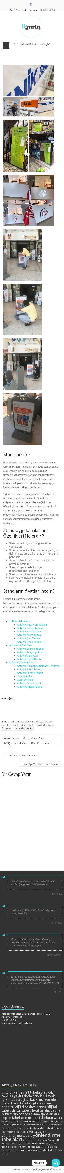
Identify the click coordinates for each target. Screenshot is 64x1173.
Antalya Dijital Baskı (21, 645)
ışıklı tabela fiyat (45, 1150)
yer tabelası (37, 1131)
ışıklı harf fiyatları (47, 1140)
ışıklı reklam (14, 1150)
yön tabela (31, 1139)
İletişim (16, 1169)
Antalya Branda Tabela (30, 648)
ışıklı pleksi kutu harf (17, 1147)
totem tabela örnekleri (18, 1132)
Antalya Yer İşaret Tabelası (41, 764)
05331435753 (9, 1019)
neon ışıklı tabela (49, 1125)
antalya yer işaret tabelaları (23, 1092)
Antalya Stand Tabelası (30, 669)
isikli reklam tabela (19, 1121)
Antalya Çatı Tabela (28, 638)
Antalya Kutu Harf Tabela (32, 624)
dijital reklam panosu (31, 1106)
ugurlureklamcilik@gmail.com (17, 1022)
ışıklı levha (43, 1143)
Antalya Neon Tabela (29, 641)
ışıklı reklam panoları (29, 1150)
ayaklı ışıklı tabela (23, 724)
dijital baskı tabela (16, 1103)
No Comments (41, 743)
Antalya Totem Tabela (30, 627)
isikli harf (53, 1118)
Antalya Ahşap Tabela (29, 686)
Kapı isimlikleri (25, 676)
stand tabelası (24, 728)
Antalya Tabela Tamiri (29, 683)
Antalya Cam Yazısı (28, 655)
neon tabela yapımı (34, 1125)
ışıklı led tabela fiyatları (28, 1143)
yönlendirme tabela (17, 1135)
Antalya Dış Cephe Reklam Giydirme (38, 665)
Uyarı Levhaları (25, 679)
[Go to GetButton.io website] (55, 1169)
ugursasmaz (12, 737)
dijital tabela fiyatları (28, 1110)
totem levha (14, 1128)
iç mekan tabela (18, 1125)
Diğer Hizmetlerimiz (21, 662)
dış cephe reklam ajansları (33, 1114)
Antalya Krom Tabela (29, 634)
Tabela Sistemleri (19, 621)
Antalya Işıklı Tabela (29, 631)
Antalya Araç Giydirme (30, 652)
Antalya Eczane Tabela (30, 672)
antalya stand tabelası (28, 721)
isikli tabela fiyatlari (46, 1121)
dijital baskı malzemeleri (39, 1099)
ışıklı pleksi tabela (33, 1147)
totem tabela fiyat (26, 1128)
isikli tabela (32, 1121)
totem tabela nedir (42, 1128)
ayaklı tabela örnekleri (29, 1096)
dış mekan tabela (35, 1117)
